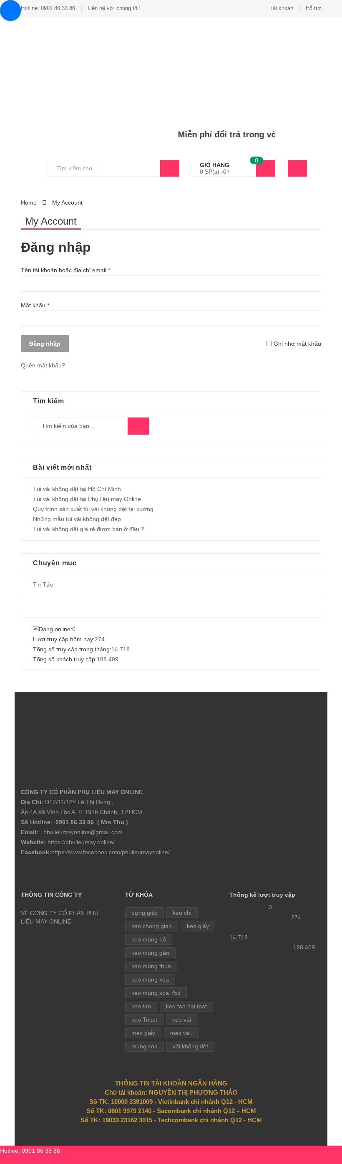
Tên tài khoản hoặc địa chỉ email (65, 270)
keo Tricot (144, 1019)
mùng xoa (144, 1046)
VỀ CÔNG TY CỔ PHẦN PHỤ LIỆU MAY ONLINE (59, 917)
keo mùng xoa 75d (156, 992)
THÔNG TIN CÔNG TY (51, 894)
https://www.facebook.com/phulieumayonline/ (110, 852)
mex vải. (181, 1033)
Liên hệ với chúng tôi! (114, 8)
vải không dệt (190, 1046)
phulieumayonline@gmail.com (83, 832)
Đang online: (52, 629)
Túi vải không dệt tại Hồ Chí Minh (77, 489)
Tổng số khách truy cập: (65, 659)
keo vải (181, 1019)
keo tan (141, 1006)
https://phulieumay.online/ (81, 842)
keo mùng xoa (150, 979)
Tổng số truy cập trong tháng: (72, 649)
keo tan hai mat (186, 1006)
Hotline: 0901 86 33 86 (48, 8)
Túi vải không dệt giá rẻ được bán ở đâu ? (88, 529)
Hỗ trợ (313, 8)
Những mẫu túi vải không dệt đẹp (77, 519)
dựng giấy (144, 912)
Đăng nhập (44, 343)
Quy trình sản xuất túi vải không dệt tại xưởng (93, 509)
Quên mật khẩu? (43, 365)
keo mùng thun (151, 966)
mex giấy (143, 1033)
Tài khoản (281, 8)
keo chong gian (151, 926)
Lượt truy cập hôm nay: (64, 639)
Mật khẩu (35, 305)
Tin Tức (43, 584)
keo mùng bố (148, 939)
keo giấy (198, 926)
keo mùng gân (150, 952)
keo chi (182, 912)
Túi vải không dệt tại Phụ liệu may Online (87, 499)
